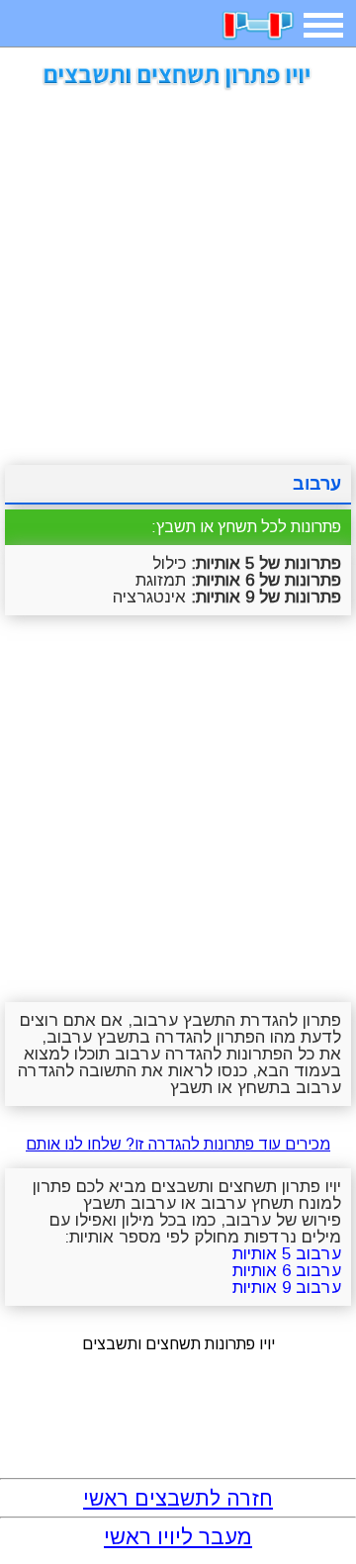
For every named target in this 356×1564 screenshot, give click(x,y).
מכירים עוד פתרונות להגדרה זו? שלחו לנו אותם (178, 1144)
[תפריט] (323, 25)
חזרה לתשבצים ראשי (178, 1498)
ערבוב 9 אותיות (286, 1287)
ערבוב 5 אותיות (286, 1253)
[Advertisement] (178, 270)
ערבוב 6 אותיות (286, 1270)
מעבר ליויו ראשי (178, 1536)
